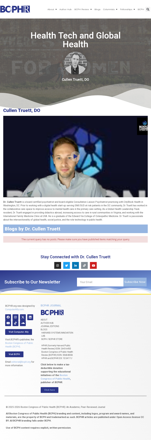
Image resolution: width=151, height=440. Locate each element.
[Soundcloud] (23, 323)
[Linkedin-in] (75, 265)
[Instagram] (57, 265)
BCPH (141, 9)
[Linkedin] (30, 317)
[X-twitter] (23, 317)
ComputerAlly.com (14, 309)
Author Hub (65, 9)
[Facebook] (8, 317)
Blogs (97, 9)
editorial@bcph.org (21, 361)
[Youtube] (93, 265)
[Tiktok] (15, 323)
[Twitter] (66, 265)
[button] (147, 9)
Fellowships (126, 9)
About (50, 9)
